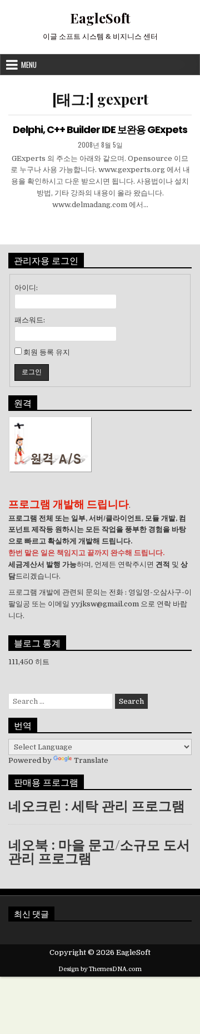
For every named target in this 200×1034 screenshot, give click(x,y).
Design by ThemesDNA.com (100, 969)
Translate (91, 760)
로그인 (32, 372)
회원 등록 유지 (46, 352)
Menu (29, 64)
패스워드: (29, 320)
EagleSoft (100, 18)
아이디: (26, 287)
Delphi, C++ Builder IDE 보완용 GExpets (100, 129)
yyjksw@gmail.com (105, 604)
